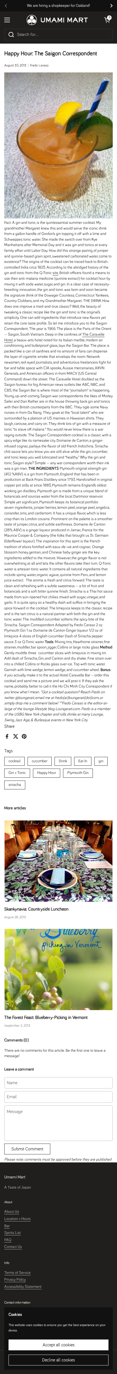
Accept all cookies (59, 1345)
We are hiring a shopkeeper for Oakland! (58, 6)
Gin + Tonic (17, 773)
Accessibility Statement (22, 1287)
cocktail (14, 761)
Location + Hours (17, 1219)
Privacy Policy (15, 1280)
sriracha (15, 785)
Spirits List (12, 1233)
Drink (63, 761)
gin (101, 761)
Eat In (82, 761)
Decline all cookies (58, 1360)
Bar (7, 1226)
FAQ (7, 1240)
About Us (11, 1212)
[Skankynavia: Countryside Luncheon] (58, 861)
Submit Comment (27, 1149)
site (55, 273)
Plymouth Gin (78, 773)
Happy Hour (46, 773)
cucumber (39, 761)
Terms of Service (17, 1273)
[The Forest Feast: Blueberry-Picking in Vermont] (58, 969)
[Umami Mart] (57, 20)
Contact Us (13, 1247)
